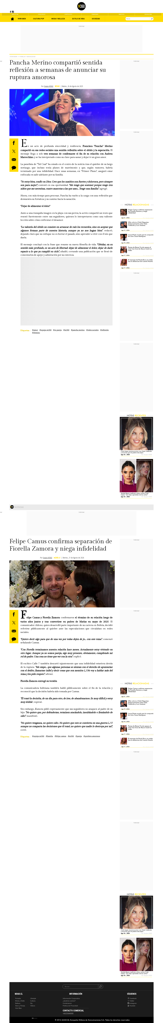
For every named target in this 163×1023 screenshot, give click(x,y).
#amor (35, 330)
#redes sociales (92, 330)
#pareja (79, 736)
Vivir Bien (13, 56)
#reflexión (104, 330)
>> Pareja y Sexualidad (26, 56)
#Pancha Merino (78, 330)
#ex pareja (57, 330)
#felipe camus (60, 736)
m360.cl (57, 558)
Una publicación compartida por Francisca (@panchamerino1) (50, 297)
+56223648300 (68, 1013)
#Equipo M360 (45, 330)
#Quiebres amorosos (91, 736)
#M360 (66, 330)
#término (36, 333)
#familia (49, 736)
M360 (57, 86)
